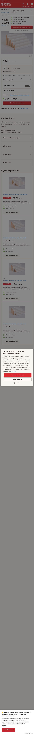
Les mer (14, 371)
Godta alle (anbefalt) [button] (17, 375)
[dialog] (17, 367)
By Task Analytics (29, 733)
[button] (17, 383)
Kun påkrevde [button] (17, 379)
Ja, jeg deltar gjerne (8, 729)
